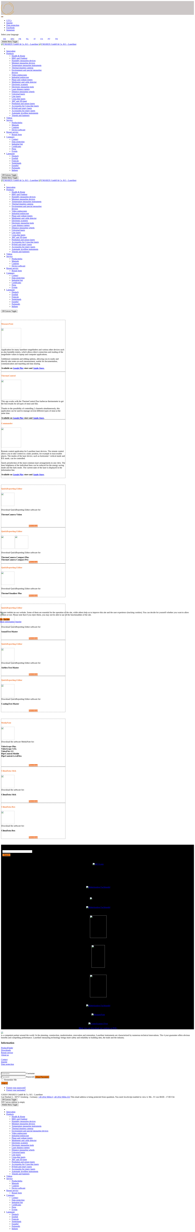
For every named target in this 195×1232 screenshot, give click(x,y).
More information (7, 622)
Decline (6, 619)
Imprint (18, 622)
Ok (1, 619)
